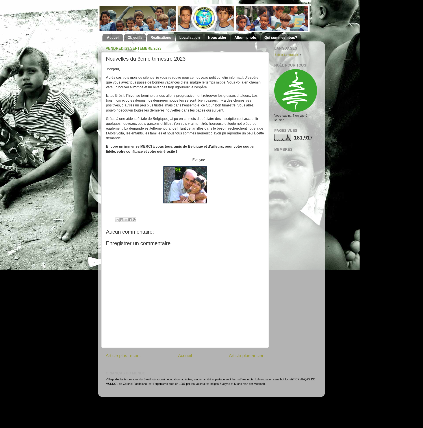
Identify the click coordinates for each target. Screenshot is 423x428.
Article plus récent (123, 355)
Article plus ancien (246, 355)
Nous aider (217, 37)
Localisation (189, 37)
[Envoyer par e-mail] (117, 220)
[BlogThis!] (121, 220)
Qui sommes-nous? (280, 37)
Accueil (113, 37)
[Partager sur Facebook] (130, 220)
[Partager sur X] (126, 220)
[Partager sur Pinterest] (134, 220)
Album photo (245, 37)
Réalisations (160, 37)
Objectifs (135, 37)
